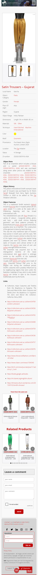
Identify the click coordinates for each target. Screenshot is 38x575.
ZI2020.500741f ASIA (15, 177)
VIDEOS (16, 524)
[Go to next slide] (32, 409)
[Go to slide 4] (16, 463)
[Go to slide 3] (14, 463)
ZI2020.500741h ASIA (16, 179)
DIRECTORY (24, 522)
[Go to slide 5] (17, 463)
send (19, 511)
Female (16, 101)
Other (20, 123)
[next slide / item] (34, 71)
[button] (13, 61)
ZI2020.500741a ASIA (11, 168)
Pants (16, 95)
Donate (26, 568)
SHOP (21, 524)
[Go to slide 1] (10, 463)
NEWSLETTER (8, 524)
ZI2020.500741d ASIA (16, 175)
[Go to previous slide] (5, 409)
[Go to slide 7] (21, 463)
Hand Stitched (19, 127)
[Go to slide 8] (23, 463)
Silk (15, 123)
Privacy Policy (8, 551)
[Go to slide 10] (26, 463)
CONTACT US (8, 522)
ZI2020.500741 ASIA (27, 166)
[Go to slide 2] (12, 463)
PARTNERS (17, 522)
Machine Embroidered (22, 128)
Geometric (18, 138)
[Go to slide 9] (24, 463)
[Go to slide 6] (19, 463)
